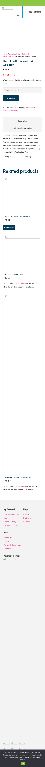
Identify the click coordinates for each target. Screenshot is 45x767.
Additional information (22, 128)
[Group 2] (7, 12)
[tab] (22, 121)
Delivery (27, 518)
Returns (26, 521)
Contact (27, 514)
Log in (6, 518)
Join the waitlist (20, 283)
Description (22, 121)
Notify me (11, 98)
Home (5, 54)
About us (7, 537)
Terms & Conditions (12, 545)
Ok (23, 763)
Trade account (10, 525)
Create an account (12, 514)
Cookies (7, 548)
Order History (9, 521)
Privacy (6, 541)
